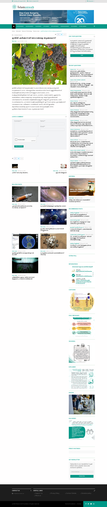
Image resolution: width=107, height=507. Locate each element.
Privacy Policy (55, 493)
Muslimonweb (54, 26)
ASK (82, 55)
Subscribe (82, 476)
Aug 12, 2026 (84, 139)
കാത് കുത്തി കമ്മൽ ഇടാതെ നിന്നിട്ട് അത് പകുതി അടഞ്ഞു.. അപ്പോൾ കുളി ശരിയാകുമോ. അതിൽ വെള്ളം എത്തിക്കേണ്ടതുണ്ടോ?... (81, 95)
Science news (36, 31)
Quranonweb (20, 26)
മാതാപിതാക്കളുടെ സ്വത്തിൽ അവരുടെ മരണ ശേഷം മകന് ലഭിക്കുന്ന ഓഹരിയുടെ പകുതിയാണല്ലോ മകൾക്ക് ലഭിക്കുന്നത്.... (81, 155)
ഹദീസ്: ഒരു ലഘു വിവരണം (20, 173)
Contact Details (71, 493)
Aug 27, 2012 (51, 226)
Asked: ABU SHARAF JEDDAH (77, 80)
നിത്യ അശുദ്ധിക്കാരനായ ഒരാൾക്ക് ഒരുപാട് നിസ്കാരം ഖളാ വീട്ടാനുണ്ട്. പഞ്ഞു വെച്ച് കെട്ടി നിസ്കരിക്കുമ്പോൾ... (81, 124)
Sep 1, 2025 (88, 227)
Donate (79, 504)
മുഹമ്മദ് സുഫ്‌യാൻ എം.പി (77, 227)
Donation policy (86, 493)
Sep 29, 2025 (85, 212)
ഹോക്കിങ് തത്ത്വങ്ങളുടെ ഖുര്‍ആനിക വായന (53, 206)
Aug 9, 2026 (90, 150)
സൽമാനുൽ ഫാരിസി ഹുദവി (77, 234)
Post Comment (18, 146)
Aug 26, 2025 (90, 234)
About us (38, 496)
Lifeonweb (46, 26)
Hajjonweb (74, 26)
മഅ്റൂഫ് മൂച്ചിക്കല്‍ (74, 213)
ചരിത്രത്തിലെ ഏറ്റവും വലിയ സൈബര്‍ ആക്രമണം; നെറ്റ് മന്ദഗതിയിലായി (23, 278)
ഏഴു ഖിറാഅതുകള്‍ (61, 173)
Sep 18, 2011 (63, 170)
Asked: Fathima (74, 161)
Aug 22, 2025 (85, 243)
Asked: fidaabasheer (75, 90)
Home (13, 31)
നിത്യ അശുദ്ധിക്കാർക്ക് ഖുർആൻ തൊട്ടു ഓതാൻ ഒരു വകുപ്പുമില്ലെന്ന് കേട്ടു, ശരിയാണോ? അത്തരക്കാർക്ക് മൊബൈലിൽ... (81, 114)
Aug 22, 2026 (81, 69)
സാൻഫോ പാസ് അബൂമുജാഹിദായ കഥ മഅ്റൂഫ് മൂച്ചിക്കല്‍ (80, 246)
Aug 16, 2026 (84, 110)
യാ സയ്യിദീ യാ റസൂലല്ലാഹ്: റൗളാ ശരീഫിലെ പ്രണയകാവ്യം (80, 222)
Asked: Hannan (74, 101)
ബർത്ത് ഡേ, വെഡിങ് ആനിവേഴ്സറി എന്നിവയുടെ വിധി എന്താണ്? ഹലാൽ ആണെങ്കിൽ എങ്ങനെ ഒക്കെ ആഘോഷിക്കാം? (81, 134)
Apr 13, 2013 (22, 251)
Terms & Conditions (70, 504)
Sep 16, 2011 (22, 170)
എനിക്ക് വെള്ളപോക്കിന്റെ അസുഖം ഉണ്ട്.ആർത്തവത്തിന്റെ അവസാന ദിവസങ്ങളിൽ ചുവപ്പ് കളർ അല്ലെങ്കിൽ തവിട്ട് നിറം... (81, 165)
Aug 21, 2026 (87, 90)
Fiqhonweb (38, 26)
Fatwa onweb (82, 26)
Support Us (39, 493)
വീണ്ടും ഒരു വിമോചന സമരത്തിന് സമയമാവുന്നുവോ (79, 201)
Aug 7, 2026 (83, 160)
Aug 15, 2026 (85, 129)
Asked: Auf (73, 69)
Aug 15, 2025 (79, 198)
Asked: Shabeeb (74, 110)
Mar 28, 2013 (22, 275)
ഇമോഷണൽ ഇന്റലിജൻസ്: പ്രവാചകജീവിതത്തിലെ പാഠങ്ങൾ (79, 215)
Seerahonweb (29, 26)
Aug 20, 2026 (83, 101)
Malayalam (90, 1)
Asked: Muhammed (75, 129)
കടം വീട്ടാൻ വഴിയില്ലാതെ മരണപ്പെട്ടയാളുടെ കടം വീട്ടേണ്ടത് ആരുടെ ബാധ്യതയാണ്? (80, 104)
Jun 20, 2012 (51, 204)
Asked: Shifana (74, 140)
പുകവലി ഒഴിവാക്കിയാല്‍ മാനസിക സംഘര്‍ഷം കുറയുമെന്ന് (22, 207)
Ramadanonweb (65, 26)
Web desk (14, 41)
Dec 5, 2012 (50, 251)
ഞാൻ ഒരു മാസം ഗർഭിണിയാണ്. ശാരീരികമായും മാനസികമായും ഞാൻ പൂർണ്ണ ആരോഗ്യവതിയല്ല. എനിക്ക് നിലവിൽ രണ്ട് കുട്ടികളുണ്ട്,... (81, 144)
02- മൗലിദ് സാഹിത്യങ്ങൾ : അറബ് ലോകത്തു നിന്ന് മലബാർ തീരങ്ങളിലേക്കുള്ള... (80, 238)
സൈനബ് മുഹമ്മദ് (75, 220)
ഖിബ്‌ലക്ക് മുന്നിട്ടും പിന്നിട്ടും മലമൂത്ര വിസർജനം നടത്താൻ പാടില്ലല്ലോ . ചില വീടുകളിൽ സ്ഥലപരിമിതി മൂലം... (81, 85)
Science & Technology (27, 31)
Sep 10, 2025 (85, 220)
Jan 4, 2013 (22, 204)
